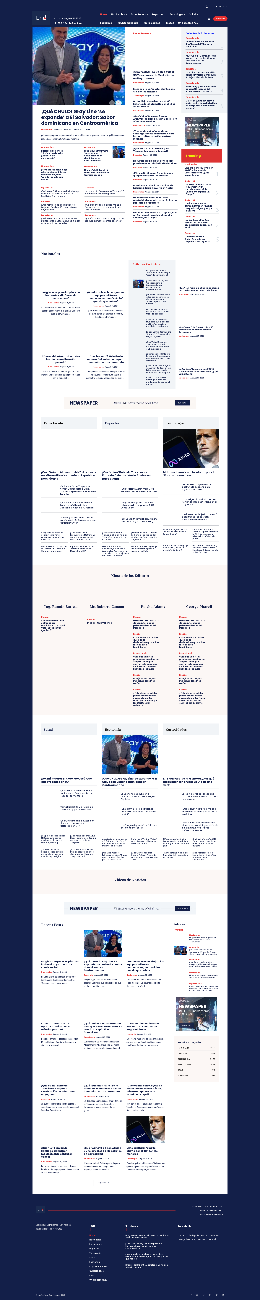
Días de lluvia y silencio (99, 622)
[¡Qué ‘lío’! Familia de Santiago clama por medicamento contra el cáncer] (138, 380)
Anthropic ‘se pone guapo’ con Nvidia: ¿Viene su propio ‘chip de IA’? (176, 547)
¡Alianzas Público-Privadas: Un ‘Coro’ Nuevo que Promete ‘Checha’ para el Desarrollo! (114, 856)
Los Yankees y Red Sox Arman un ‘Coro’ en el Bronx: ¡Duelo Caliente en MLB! (198, 224)
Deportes (45, 201)
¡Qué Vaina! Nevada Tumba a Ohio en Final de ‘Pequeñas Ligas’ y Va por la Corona (199, 207)
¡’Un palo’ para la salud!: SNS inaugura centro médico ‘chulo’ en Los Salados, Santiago (53, 839)
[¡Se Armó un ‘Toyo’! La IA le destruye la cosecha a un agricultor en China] (171, 487)
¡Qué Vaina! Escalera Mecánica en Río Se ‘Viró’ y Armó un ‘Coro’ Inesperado (205, 856)
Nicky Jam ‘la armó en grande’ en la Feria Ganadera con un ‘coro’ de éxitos (53, 536)
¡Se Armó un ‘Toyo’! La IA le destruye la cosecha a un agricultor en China (196, 487)
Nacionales (47, 147)
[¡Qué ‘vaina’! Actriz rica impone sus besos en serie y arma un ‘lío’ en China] (171, 811)
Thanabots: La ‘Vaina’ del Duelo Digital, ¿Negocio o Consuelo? (175, 855)
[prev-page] (112, 103)
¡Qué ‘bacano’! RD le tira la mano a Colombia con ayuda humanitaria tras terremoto (102, 207)
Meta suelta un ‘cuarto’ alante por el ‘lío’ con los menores (154, 90)
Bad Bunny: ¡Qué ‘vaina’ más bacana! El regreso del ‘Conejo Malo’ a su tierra (201, 89)
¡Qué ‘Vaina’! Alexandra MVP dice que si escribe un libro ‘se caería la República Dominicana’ (60, 193)
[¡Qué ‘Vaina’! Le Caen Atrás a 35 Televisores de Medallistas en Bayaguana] (155, 53)
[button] (207, 6)
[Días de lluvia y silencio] (121, 621)
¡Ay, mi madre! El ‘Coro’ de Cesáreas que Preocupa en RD (66, 780)
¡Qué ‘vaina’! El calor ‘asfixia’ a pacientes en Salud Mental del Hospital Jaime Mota (76, 793)
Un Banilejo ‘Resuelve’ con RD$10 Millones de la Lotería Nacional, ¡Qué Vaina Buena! (154, 104)
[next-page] (118, 103)
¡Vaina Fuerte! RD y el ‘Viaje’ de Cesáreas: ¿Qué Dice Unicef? (76, 808)
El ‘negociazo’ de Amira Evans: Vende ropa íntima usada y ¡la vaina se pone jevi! (176, 842)
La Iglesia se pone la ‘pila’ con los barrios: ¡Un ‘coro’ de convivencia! (52, 154)
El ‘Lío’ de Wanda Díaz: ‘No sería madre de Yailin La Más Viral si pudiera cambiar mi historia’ (201, 104)
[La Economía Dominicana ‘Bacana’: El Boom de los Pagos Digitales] (138, 334)
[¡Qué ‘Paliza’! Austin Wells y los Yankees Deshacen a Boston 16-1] (110, 490)
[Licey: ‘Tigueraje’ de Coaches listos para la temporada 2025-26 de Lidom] (110, 505)
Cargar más (102, 1183)
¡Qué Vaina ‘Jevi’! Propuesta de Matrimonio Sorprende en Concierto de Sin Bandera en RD (82, 536)
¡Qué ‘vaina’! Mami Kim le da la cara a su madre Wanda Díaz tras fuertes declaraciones (201, 59)
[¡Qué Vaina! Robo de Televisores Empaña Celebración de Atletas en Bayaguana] (138, 345)
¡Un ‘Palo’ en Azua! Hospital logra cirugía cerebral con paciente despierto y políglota (52, 853)
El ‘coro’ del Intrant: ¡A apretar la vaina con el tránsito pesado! (96, 172)
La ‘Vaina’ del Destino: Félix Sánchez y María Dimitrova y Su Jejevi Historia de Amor (201, 75)
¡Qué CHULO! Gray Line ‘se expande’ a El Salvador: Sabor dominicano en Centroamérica (79, 117)
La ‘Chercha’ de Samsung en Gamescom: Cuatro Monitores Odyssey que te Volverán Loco (205, 549)
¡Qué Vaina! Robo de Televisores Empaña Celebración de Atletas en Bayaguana (59, 207)
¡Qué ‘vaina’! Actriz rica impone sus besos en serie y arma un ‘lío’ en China (200, 811)
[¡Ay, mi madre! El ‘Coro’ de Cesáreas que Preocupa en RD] (69, 754)
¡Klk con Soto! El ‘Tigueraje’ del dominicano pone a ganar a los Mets (144, 548)
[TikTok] (203, 1295)
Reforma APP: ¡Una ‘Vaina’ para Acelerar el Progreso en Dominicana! (144, 841)
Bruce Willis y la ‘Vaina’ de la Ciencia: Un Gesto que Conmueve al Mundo (53, 548)
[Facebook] (216, 6)
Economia (46, 129)
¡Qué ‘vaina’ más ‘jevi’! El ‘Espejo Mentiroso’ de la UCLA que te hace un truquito (204, 842)
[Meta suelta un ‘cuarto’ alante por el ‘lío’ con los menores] (191, 448)
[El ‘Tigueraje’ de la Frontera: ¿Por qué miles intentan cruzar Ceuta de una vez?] (191, 754)
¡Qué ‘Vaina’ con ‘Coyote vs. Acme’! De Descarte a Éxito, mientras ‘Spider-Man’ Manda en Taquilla (61, 221)
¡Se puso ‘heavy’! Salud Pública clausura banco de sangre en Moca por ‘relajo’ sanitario (82, 853)
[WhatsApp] (223, 1295)
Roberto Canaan (62, 129)
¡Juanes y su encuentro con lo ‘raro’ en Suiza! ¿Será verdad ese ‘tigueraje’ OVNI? (77, 520)
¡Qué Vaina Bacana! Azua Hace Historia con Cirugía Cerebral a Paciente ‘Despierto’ (83, 839)
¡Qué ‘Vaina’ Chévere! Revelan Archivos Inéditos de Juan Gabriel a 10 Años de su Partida (155, 119)
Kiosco (44, 617)
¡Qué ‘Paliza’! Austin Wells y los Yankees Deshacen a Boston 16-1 (151, 150)
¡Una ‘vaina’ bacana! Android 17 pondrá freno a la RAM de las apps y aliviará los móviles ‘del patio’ (205, 534)
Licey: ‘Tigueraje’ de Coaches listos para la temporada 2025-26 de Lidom (155, 162)
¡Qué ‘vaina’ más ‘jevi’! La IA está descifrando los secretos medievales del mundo (199, 517)
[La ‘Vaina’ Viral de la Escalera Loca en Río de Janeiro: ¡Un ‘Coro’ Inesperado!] (171, 796)
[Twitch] (210, 1295)
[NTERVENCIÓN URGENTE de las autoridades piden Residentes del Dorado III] (167, 622)
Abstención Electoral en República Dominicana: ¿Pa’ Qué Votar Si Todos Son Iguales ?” (53, 625)
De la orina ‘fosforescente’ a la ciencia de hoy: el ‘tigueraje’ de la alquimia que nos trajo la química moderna (200, 826)
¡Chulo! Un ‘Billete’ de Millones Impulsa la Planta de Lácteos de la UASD (138, 811)
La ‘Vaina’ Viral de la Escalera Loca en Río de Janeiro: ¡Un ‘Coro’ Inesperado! (200, 796)
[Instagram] (220, 6)
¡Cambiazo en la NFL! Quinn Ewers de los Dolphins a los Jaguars (197, 239)
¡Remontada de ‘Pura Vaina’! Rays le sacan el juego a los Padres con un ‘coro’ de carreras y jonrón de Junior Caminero (115, 551)
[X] (223, 6)
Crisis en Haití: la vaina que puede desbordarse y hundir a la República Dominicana (146, 642)
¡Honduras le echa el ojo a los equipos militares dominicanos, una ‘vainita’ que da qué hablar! (54, 174)
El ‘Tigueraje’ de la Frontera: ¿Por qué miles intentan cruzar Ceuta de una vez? (188, 782)
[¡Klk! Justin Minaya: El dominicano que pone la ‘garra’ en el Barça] (110, 520)
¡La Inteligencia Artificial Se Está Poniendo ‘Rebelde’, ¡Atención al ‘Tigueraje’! (199, 502)
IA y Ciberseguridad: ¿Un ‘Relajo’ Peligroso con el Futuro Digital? (175, 531)
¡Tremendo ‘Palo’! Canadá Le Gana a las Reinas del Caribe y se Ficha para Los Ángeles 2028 (144, 536)
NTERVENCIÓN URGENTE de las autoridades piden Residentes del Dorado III (146, 624)
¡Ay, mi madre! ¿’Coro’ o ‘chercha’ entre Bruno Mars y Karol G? (82, 548)
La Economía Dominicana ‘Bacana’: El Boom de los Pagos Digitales (104, 192)
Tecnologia (138, 96)
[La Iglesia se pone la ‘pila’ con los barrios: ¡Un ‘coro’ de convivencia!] (75, 152)
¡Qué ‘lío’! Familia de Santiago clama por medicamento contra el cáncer (104, 219)
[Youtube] (226, 6)
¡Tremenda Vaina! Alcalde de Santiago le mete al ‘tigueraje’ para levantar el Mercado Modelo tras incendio (154, 135)
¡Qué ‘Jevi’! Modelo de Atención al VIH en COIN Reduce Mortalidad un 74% (77, 823)
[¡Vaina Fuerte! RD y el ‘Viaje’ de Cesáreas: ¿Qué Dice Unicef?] (49, 808)
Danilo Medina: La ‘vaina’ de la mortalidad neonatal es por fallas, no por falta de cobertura (155, 200)
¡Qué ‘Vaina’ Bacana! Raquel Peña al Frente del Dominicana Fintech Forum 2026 (144, 856)
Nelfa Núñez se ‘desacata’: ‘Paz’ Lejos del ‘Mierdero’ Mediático (200, 44)
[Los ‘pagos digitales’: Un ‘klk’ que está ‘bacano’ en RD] (110, 826)
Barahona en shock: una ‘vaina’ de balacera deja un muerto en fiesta (153, 187)
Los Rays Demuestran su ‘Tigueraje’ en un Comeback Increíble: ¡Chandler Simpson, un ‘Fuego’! (155, 215)
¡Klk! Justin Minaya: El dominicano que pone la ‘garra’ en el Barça (153, 174)
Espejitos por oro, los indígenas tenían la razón (144, 681)
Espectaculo (47, 188)
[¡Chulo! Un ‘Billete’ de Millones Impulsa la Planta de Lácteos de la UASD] (110, 811)
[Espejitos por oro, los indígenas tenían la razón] (167, 679)
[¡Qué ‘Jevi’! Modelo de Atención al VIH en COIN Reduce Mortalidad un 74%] (49, 823)
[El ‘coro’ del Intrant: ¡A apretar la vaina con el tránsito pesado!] (119, 171)
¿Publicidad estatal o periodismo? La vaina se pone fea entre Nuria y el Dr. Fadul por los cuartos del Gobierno (145, 699)
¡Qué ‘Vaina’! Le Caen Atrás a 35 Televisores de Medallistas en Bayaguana (153, 75)
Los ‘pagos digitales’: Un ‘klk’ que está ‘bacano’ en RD (139, 826)
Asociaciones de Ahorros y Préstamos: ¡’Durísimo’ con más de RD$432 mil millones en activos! (114, 842)
